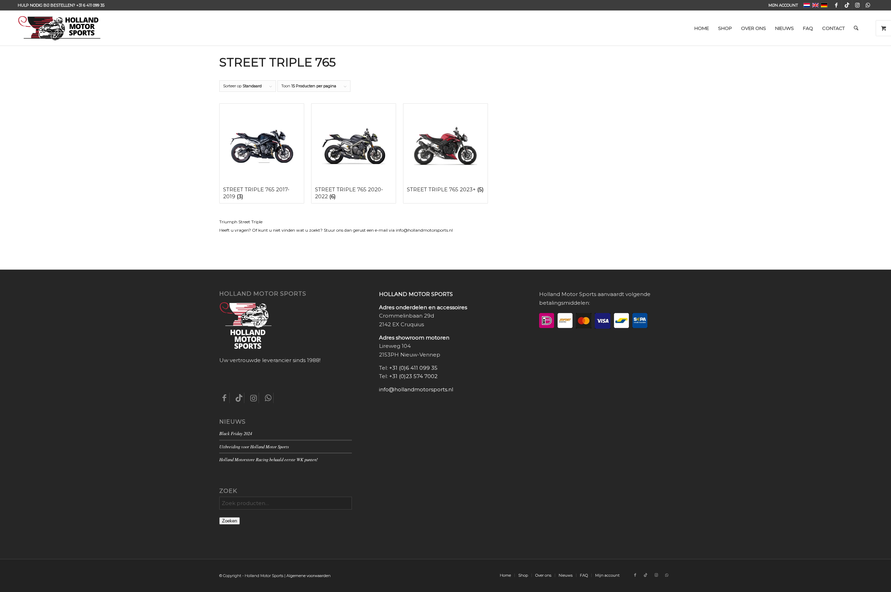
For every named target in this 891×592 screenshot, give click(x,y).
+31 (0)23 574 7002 (413, 376)
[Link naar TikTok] (847, 5)
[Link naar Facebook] (836, 5)
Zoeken (229, 520)
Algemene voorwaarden (308, 575)
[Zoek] (856, 28)
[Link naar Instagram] (857, 5)
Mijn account (783, 5)
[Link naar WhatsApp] (868, 5)
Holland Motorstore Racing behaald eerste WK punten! (268, 459)
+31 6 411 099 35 (90, 5)
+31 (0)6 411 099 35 (413, 368)
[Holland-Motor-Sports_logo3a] (59, 28)
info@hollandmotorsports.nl (416, 389)
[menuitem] (781, 5)
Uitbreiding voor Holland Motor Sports (254, 446)
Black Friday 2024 (235, 433)
